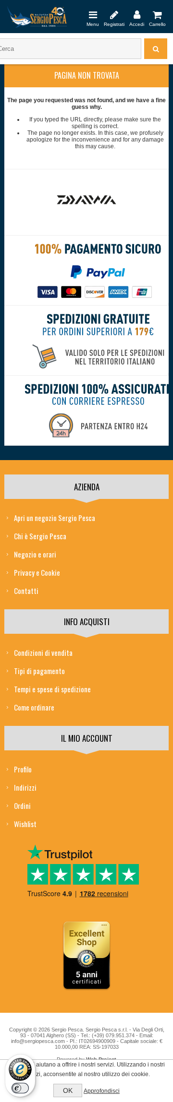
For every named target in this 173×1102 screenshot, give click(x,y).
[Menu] (92, 14)
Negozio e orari (35, 554)
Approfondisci (102, 1091)
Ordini (22, 805)
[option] (86, 202)
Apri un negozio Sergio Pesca (54, 517)
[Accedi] (136, 14)
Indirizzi (25, 787)
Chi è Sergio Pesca (40, 536)
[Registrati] (114, 14)
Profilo (23, 769)
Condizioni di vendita (43, 652)
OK (68, 1090)
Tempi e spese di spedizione (52, 689)
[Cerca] (155, 48)
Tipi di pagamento (39, 670)
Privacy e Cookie (37, 572)
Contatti (26, 590)
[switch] (20, 1088)
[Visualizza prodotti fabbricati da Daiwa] (86, 199)
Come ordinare (34, 707)
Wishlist (25, 823)
